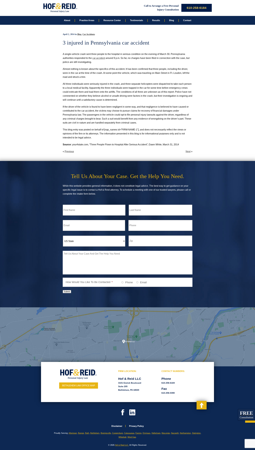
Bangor (81, 433)
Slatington (196, 433)
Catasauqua (129, 433)
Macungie (166, 433)
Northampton (185, 433)
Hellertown (156, 433)
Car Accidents (88, 34)
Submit (67, 292)
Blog (79, 34)
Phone (129, 282)
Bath (87, 433)
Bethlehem (94, 433)
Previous (69, 151)
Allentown (73, 433)
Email (143, 282)
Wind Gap (132, 437)
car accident (98, 58)
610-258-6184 (196, 7)
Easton (138, 433)
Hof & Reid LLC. (122, 445)
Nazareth (175, 433)
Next (188, 151)
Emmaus (146, 433)
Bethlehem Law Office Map (78, 385)
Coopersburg (117, 433)
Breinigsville (106, 433)
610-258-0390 (168, 393)
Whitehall (122, 437)
